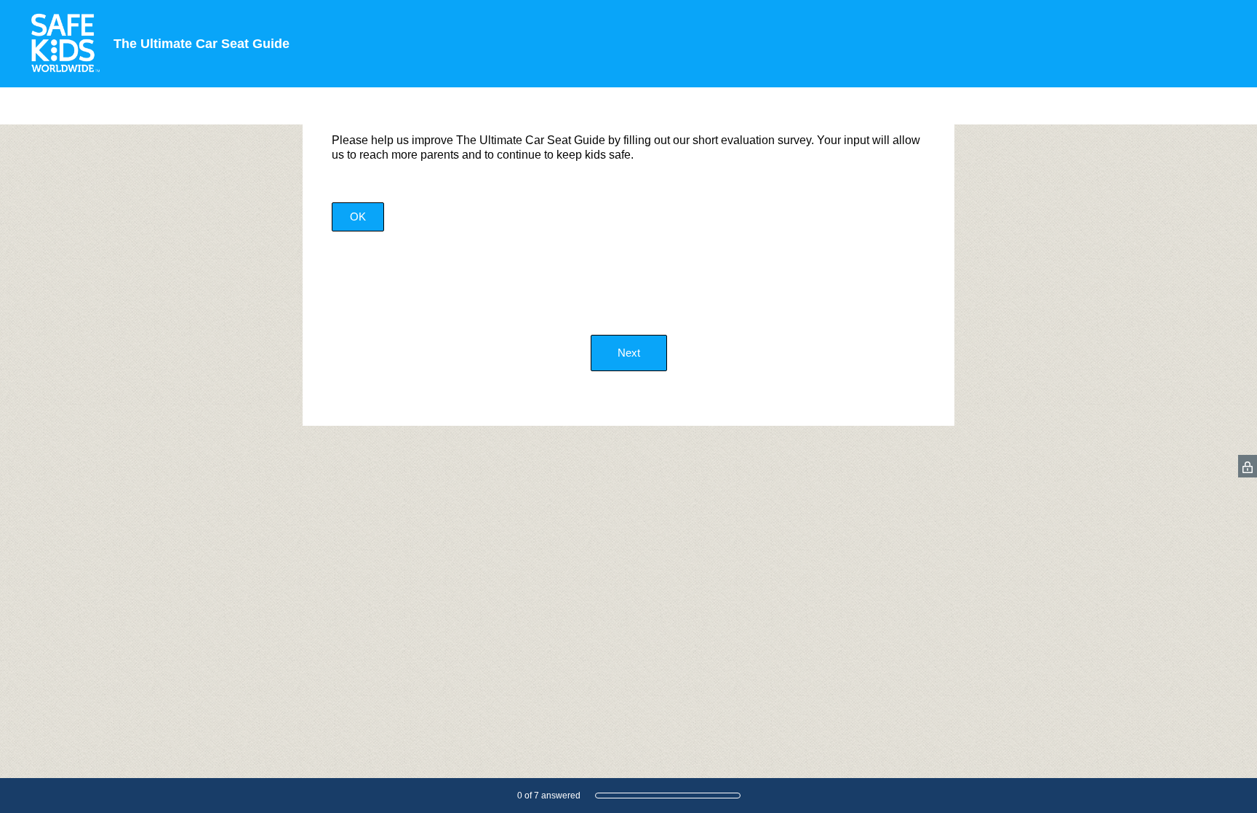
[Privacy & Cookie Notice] (1247, 466)
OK (358, 216)
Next (629, 352)
